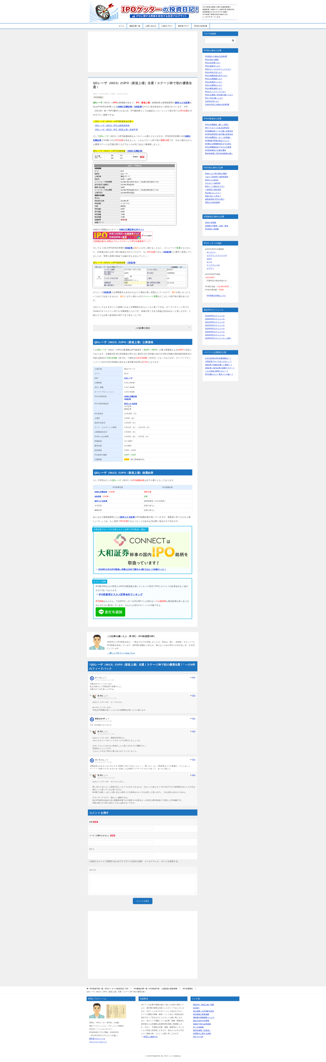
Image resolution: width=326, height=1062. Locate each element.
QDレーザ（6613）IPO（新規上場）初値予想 (116, 129)
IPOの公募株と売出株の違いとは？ (219, 95)
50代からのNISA (211, 180)
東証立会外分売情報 (201, 1021)
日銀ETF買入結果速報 (202, 1024)
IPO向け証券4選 (200, 26)
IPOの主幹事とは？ (213, 63)
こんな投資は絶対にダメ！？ (216, 371)
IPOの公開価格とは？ (213, 79)
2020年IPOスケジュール (215, 319)
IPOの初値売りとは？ (213, 82)
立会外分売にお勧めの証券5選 (217, 104)
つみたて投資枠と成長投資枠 (216, 177)
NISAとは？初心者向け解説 (216, 174)
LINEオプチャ (167, 26)
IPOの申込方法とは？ (213, 72)
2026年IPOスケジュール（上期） (218, 338)
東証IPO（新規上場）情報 (203, 1005)
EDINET (196, 1008)
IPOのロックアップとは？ (215, 92)
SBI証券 (138, 107)
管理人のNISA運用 (212, 202)
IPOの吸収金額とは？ (213, 88)
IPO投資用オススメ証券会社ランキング (121, 594)
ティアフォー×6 (213, 265)
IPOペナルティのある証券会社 (217, 128)
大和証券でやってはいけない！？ (218, 361)
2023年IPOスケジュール (215, 328)
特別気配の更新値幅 (201, 1014)
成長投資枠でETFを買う (215, 199)
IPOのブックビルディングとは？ (218, 69)
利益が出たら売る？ (213, 196)
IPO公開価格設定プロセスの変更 (218, 147)
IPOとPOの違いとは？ (214, 98)
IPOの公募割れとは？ (213, 85)
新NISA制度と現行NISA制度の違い (219, 153)
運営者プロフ (183, 26)
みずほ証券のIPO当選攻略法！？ (218, 358)
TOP (109, 989)
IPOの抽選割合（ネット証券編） (218, 137)
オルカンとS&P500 (212, 183)
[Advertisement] (142, 52)
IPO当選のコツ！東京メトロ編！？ (219, 374)
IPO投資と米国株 (212, 229)
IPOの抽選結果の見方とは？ (216, 76)
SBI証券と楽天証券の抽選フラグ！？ (220, 368)
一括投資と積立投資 (213, 190)
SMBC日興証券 (124, 107)
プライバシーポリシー (98, 1042)
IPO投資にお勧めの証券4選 (216, 56)
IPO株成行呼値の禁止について (217, 141)
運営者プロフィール (97, 1039)
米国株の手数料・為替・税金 (216, 226)
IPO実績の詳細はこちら (216, 296)
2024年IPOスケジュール (215, 332)
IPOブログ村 (198, 1037)
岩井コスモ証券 (182, 103)
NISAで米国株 (210, 222)
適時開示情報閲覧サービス (203, 1017)
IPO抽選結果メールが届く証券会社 (219, 131)
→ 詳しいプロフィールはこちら (121, 653)
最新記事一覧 (135, 26)
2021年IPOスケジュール (215, 322)
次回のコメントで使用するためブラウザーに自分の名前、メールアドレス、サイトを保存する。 (135, 861)
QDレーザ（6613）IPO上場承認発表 (112, 125)
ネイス (209, 262)
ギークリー (211, 252)
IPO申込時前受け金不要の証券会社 (219, 134)
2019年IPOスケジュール (215, 316)
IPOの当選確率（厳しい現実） (217, 125)
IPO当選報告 (98, 97)
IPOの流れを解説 (212, 60)
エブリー (210, 268)
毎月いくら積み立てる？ (215, 186)
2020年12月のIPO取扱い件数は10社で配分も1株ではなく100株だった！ (132, 569)
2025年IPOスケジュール (215, 335)
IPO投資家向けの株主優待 (215, 150)
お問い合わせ (151, 26)
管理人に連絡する (150, 1037)
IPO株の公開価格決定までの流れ (218, 144)
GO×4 (209, 259)
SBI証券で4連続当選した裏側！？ (218, 365)
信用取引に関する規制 (202, 1033)
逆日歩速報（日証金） (202, 1030)
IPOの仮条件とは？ (213, 66)
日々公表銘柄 (198, 1027)
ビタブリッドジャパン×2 (217, 255)
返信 (193, 677)
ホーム (121, 26)
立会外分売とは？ (212, 101)
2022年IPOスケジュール (215, 325)
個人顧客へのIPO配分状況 (203, 1011)
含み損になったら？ (213, 193)
